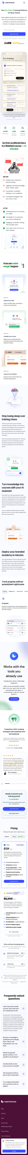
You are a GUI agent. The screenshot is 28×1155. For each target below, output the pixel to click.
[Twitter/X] (3, 1136)
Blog (2, 1103)
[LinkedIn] (9, 1136)
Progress (5, 585)
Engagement (12, 585)
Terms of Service (5, 1130)
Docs (2, 1112)
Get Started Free (14, 875)
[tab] (7, 106)
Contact (3, 1108)
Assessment (20, 585)
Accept (14, 1151)
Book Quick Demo (14, 808)
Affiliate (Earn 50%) (6, 1121)
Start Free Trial (14, 34)
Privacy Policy (5, 1125)
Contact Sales (15, 926)
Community (4, 1117)
